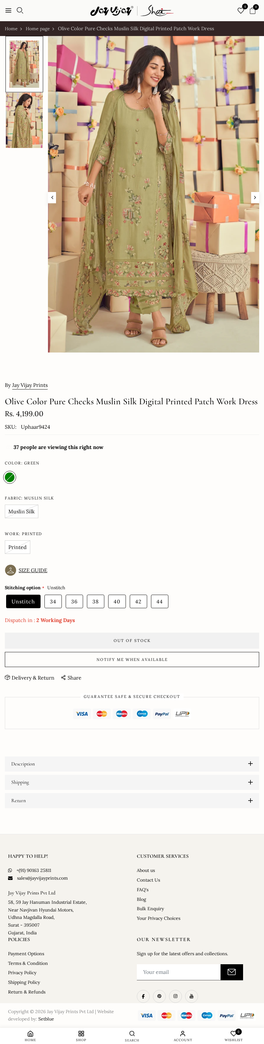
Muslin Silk (21, 511)
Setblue (46, 1019)
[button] (28, 570)
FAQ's (142, 890)
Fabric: (29, 498)
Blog (141, 899)
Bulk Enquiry (150, 908)
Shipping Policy (24, 982)
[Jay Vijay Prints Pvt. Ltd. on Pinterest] (159, 996)
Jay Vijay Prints (30, 385)
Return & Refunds (26, 992)
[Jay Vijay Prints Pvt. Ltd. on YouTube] (191, 996)
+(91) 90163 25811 (33, 870)
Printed (17, 547)
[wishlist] (241, 11)
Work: (23, 533)
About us (146, 870)
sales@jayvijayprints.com (42, 878)
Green (9, 477)
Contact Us (148, 880)
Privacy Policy (22, 972)
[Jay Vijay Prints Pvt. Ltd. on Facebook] (143, 996)
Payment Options (26, 954)
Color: (22, 463)
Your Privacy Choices (158, 918)
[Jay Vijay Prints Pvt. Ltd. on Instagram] (175, 996)
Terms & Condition (28, 963)
